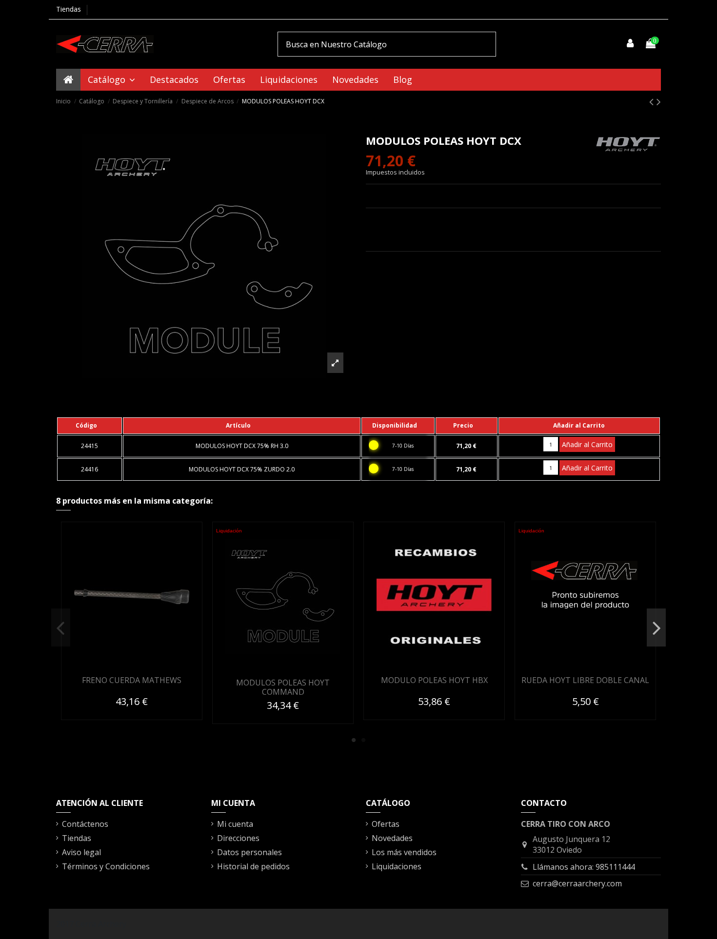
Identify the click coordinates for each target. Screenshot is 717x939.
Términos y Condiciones (106, 866)
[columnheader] (89, 425)
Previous (60, 627)
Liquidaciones (396, 866)
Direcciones (238, 838)
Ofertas (385, 824)
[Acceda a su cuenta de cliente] (630, 44)
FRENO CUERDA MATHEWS (131, 680)
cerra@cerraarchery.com (577, 883)
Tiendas (68, 9)
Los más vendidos (404, 852)
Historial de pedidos (253, 866)
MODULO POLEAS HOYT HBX (434, 680)
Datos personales (249, 852)
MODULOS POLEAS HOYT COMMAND (283, 687)
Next (656, 627)
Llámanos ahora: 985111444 (584, 866)
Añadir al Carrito (587, 444)
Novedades (392, 838)
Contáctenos (85, 824)
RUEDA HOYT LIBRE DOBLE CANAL (585, 680)
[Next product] (659, 101)
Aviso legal (81, 852)
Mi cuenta (235, 824)
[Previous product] (653, 101)
